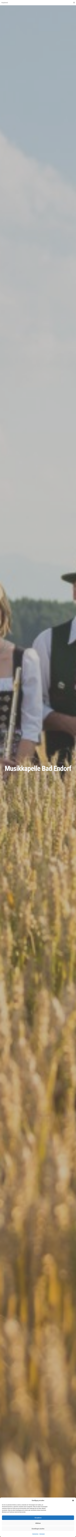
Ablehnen (38, 1523)
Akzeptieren (38, 1518)
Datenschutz (35, 1534)
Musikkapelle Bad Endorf (38, 768)
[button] (73, 1500)
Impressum (42, 1534)
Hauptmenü (4, 2)
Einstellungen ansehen (38, 1529)
